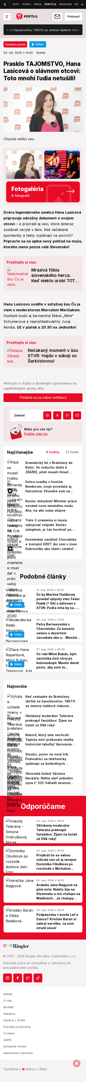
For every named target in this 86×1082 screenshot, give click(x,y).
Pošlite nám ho (36, 434)
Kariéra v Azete (14, 1020)
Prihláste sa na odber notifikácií (43, 397)
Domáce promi (15, 44)
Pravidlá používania (17, 1027)
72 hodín (72, 452)
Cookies (9, 1033)
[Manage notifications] (76, 1063)
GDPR (7, 1040)
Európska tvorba (15, 1046)
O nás (8, 1000)
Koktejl (8, 994)
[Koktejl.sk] (27, 17)
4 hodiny (53, 452)
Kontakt (9, 1007)
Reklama (9, 1013)
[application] (43, 109)
